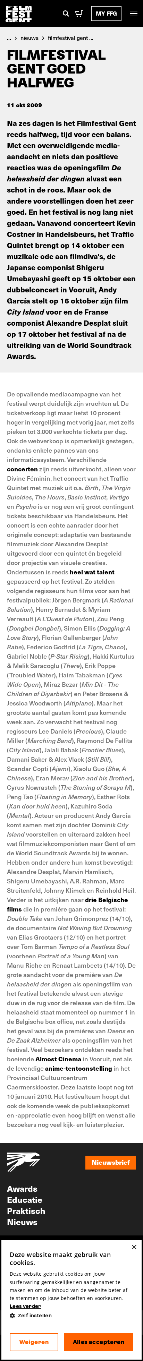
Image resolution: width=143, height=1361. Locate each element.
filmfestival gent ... (70, 37)
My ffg (106, 13)
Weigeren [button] (34, 1342)
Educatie (24, 1199)
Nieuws (22, 1221)
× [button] (133, 1247)
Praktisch (26, 1210)
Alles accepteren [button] (98, 1342)
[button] (71, 1315)
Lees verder (25, 1306)
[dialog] (71, 1300)
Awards (22, 1188)
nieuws (29, 37)
